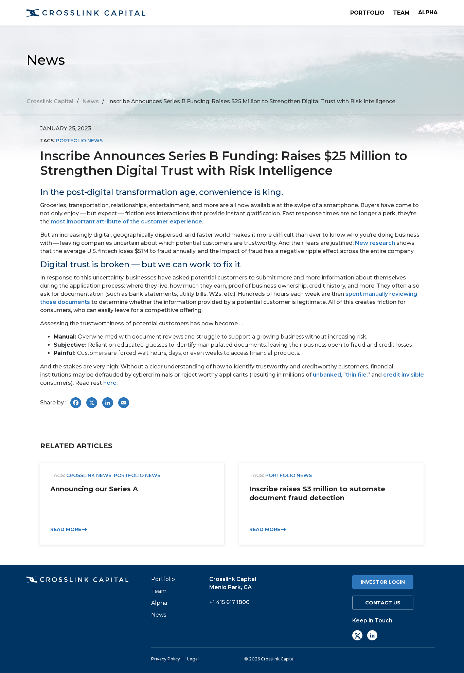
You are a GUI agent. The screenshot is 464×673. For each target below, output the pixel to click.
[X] (357, 635)
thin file (356, 374)
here (110, 383)
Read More (65, 529)
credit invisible (403, 374)
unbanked (327, 374)
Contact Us (382, 603)
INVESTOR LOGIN (383, 582)
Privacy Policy (165, 659)
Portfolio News (79, 141)
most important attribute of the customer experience (126, 221)
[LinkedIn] (372, 635)
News (158, 615)
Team (401, 13)
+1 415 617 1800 (229, 602)
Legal (193, 659)
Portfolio (367, 13)
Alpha (428, 12)
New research (375, 243)
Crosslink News (88, 475)
